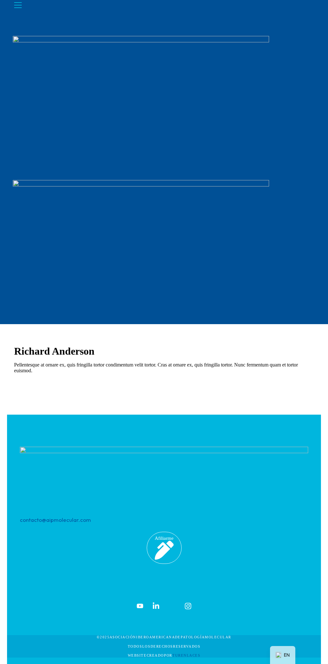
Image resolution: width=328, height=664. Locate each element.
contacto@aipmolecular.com (55, 519)
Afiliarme (164, 538)
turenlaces (186, 655)
